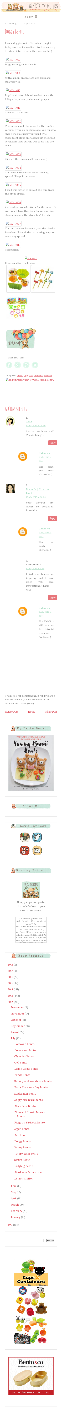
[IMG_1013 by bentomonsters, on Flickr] (13, 244)
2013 (11, 995)
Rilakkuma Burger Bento (29, 1172)
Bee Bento (20, 1135)
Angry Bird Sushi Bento (28, 1099)
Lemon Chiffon (23, 1178)
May (14, 1192)
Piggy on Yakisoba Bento (29, 1122)
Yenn (29, 421)
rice (31, 375)
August (15, 1032)
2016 (11, 977)
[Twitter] (37, 842)
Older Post (51, 711)
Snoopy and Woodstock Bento (32, 1081)
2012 (11, 1002)
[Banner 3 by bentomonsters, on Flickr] (31, 258)
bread (20, 375)
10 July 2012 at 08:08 (36, 497)
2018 (11, 964)
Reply (52, 442)
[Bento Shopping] (31, 1343)
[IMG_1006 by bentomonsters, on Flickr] (13, 202)
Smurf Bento (22, 1159)
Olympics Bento (24, 1056)
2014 (11, 989)
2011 (10, 1224)
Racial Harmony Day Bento (31, 1087)
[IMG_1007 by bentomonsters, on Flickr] (13, 223)
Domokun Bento (24, 1044)
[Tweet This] (35, 368)
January (16, 1217)
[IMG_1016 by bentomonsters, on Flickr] (13, 107)
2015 (11, 983)
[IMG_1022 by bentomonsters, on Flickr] (13, 59)
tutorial (48, 375)
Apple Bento (21, 1129)
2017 (11, 970)
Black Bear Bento (25, 1106)
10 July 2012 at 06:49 (35, 425)
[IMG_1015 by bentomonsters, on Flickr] (13, 90)
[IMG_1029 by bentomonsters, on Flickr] (13, 73)
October (16, 1019)
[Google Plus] (25, 855)
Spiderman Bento (25, 1093)
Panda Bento (22, 1075)
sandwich (38, 375)
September (18, 1026)
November (18, 1013)
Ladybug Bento (23, 1166)
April (14, 1198)
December (18, 1007)
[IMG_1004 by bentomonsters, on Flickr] (13, 167)
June (14, 1186)
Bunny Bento (22, 1147)
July (13, 1038)
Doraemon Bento (25, 1050)
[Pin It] (26, 368)
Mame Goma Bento (26, 1068)
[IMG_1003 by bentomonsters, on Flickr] (13, 154)
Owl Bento (20, 1062)
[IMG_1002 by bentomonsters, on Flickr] (13, 121)
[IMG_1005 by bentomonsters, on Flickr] (13, 185)
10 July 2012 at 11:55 (35, 568)
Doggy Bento (22, 1141)
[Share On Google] (18, 368)
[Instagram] (25, 842)
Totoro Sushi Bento (26, 1153)
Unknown (44, 453)
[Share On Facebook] (9, 368)
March (15, 1204)
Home (31, 711)
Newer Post (11, 711)
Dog (26, 375)
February (17, 1210)
